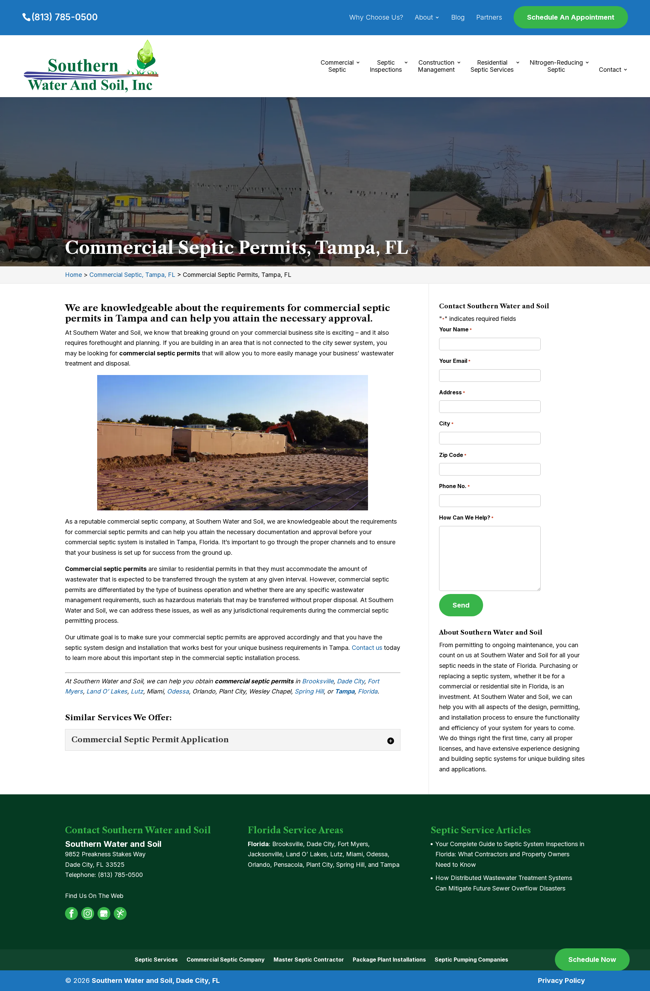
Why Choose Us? (376, 18)
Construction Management (436, 66)
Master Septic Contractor (309, 959)
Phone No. (454, 486)
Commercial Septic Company (226, 959)
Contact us (367, 647)
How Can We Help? (466, 517)
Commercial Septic (337, 66)
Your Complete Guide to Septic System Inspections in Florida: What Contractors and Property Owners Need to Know (509, 854)
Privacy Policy (561, 980)
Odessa (178, 691)
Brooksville (317, 681)
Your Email (455, 360)
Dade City (350, 681)
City (446, 423)
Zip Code (453, 455)
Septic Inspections (386, 66)
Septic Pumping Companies (471, 959)
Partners (489, 18)
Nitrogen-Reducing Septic (556, 66)
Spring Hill (309, 691)
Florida (367, 691)
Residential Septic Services (492, 66)
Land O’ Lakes (106, 691)
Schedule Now (592, 959)
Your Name (455, 329)
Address (452, 392)
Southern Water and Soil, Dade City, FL (156, 980)
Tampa (344, 691)
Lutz (137, 691)
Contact (610, 69)
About (424, 18)
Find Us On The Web (94, 895)
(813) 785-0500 (64, 17)
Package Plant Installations (389, 959)
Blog (458, 18)
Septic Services (156, 959)
